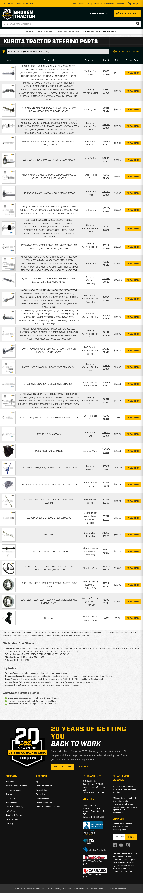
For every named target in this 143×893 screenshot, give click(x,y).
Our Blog (84, 766)
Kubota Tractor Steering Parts (100, 31)
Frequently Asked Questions (13, 792)
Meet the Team (62, 766)
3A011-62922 (106, 400)
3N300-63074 (106, 451)
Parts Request (79, 3)
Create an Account (44, 785)
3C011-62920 (106, 109)
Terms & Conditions (35, 888)
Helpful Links (11, 802)
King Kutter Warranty (14, 806)
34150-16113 (106, 484)
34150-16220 (106, 584)
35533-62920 (106, 317)
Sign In (39, 781)
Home (31, 31)
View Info (133, 73)
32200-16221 (106, 601)
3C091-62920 (106, 72)
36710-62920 (106, 246)
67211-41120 (106, 518)
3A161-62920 (106, 333)
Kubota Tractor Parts (67, 31)
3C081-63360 (106, 91)
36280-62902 (106, 384)
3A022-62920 (106, 193)
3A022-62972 (106, 350)
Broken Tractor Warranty (16, 785)
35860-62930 (106, 176)
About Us (98, 3)
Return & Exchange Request (48, 806)
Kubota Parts (45, 31)
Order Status (41, 790)
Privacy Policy (19, 888)
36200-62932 (106, 159)
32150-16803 (106, 568)
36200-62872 (106, 417)
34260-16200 (106, 534)
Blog (90, 3)
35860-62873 (106, 143)
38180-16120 (106, 551)
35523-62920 (106, 263)
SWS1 (106, 618)
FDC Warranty (11, 810)
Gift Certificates (42, 798)
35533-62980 (106, 126)
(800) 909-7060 (24, 3)
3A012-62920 (106, 367)
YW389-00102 (106, 280)
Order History (42, 794)
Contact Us (109, 3)
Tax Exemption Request (46, 802)
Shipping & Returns (14, 815)
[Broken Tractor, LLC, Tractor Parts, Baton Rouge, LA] (93, 826)
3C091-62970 (106, 298)
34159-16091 (106, 467)
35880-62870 (106, 434)
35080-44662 (106, 228)
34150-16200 (106, 501)
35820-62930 (106, 210)
